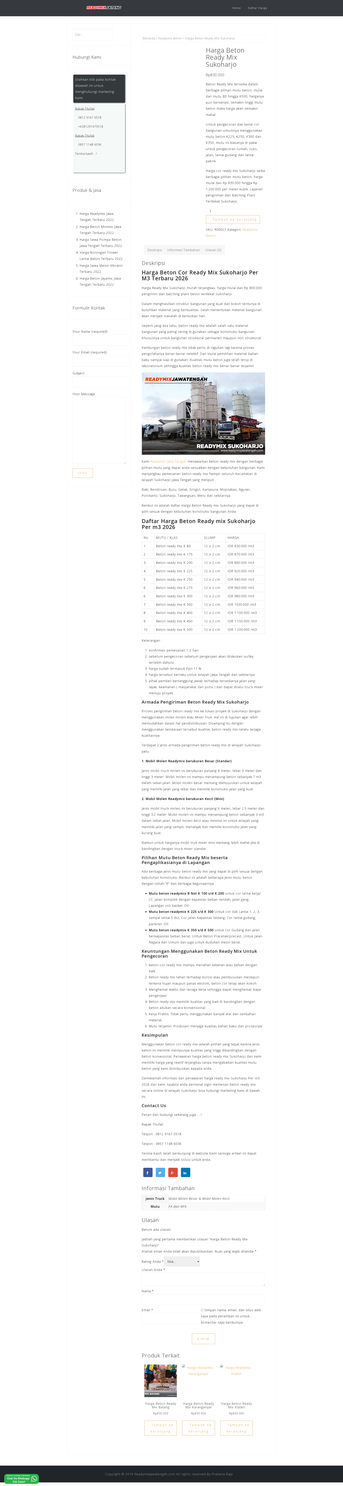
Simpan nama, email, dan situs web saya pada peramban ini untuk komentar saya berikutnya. (231, 1316)
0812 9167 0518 (89, 117)
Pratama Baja (222, 1474)
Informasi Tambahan (183, 250)
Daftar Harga (257, 8)
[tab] (155, 250)
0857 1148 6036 (89, 145)
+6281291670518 (90, 126)
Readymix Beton (170, 38)
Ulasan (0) (213, 250)
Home (236, 8)
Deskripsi (154, 250)
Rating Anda (153, 1261)
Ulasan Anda (153, 1270)
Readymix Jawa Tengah (168, 461)
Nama (148, 1291)
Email (147, 1310)
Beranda (149, 38)
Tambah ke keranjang (235, 219)
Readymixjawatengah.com (154, 1474)
